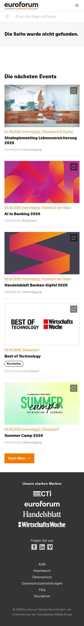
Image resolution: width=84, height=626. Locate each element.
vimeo (50, 547)
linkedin (42, 547)
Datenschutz (42, 577)
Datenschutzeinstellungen (42, 583)
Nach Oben (16, 458)
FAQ (42, 589)
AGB (42, 564)
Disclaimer (42, 596)
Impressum (42, 570)
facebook (34, 547)
